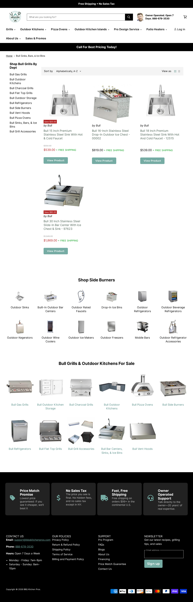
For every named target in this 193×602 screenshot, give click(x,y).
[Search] (129, 17)
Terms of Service (62, 554)
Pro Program (105, 539)
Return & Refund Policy (66, 544)
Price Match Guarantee (112, 564)
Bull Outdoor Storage (23, 98)
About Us (12, 38)
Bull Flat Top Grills (21, 93)
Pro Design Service (127, 29)
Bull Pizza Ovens (20, 117)
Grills (10, 29)
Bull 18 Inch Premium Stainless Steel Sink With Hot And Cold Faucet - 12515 (159, 134)
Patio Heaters (155, 29)
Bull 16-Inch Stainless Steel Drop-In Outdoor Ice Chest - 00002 (111, 134)
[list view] (179, 71)
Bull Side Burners (20, 108)
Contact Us (105, 568)
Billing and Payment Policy (68, 559)
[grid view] (175, 71)
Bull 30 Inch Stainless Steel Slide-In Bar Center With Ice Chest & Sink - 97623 (62, 225)
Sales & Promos (35, 38)
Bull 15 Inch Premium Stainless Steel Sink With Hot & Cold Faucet (63, 134)
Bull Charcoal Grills (21, 88)
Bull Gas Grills (18, 74)
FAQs (101, 544)
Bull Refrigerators (21, 103)
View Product (55, 160)
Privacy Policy (60, 539)
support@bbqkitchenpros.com (32, 539)
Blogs (101, 549)
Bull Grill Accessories (23, 131)
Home (9, 56)
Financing (104, 559)
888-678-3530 (24, 546)
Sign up (153, 564)
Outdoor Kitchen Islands (91, 29)
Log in (181, 29)
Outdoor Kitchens (32, 29)
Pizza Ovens (59, 29)
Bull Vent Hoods (20, 112)
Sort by (48, 71)
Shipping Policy (61, 549)
